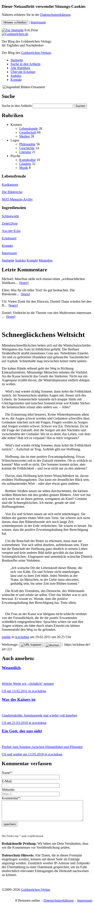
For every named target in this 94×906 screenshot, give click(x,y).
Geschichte (27, 148)
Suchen (80, 106)
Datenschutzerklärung (55, 15)
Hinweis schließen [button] (14, 22)
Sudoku (15, 76)
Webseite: (8, 790)
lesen (23, 283)
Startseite (16, 60)
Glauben (25, 164)
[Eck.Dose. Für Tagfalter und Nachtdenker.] (13, 30)
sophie (6, 637)
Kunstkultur (27, 160)
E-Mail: (7, 781)
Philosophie (27, 144)
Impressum (38, 22)
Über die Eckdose (22, 72)
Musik (23, 167)
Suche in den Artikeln (25, 64)
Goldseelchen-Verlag (35, 889)
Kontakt (16, 79)
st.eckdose (22, 637)
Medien (24, 136)
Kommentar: (11, 798)
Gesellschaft (27, 132)
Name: (7, 773)
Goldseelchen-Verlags (36, 53)
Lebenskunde (28, 128)
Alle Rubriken (20, 68)
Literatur (25, 152)
